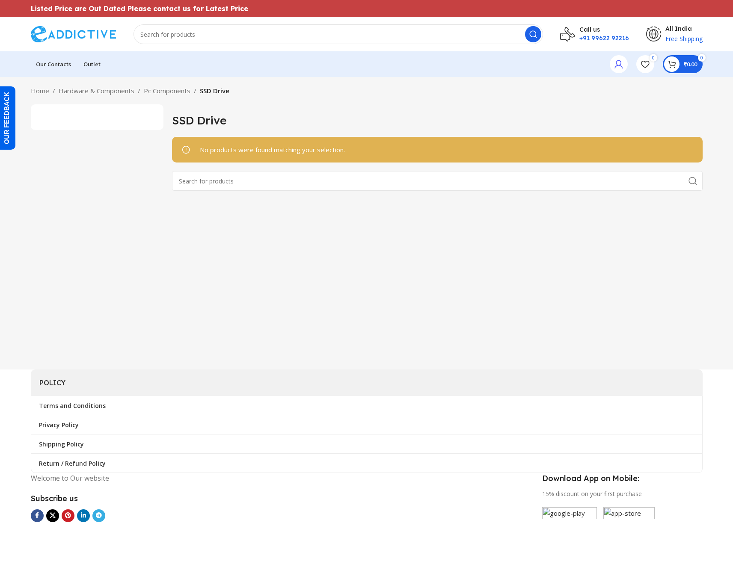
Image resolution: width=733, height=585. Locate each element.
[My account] (618, 64)
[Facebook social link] (37, 515)
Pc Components (167, 90)
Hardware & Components (96, 90)
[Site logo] (73, 33)
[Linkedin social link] (83, 515)
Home (40, 90)
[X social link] (52, 515)
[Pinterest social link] (68, 515)
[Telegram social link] (98, 515)
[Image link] (569, 533)
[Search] (533, 34)
